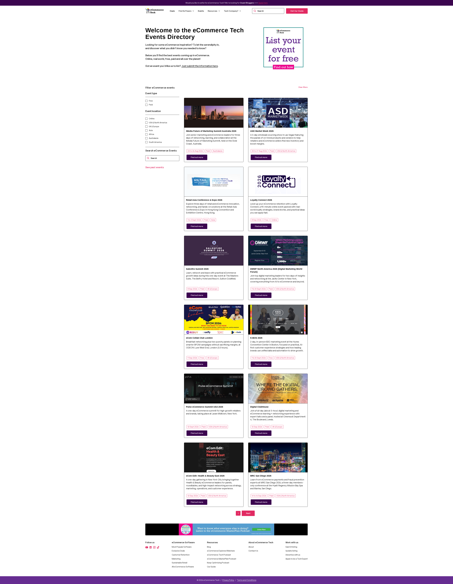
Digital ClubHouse (259, 407)
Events (201, 11)
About (251, 547)
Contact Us (253, 551)
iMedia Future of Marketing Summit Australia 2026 (211, 131)
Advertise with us (292, 555)
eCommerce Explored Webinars (221, 551)
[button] (186, 11)
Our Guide (211, 566)
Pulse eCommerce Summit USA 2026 (204, 407)
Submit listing (291, 547)
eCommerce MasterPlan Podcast (221, 559)
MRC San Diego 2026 (260, 476)
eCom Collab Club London (199, 338)
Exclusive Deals (178, 551)
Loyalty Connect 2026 (261, 200)
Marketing (176, 559)
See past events (154, 167)
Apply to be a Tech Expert (296, 559)
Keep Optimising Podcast (218, 562)
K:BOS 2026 (256, 338)
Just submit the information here (199, 65)
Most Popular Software (182, 547)
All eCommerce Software (183, 566)
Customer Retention (181, 555)
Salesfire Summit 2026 (197, 269)
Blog (209, 547)
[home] (154, 11)
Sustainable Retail (179, 562)
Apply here (263, 3)
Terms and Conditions (246, 580)
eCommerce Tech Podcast (219, 555)
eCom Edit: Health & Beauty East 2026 (205, 476)
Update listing (291, 551)
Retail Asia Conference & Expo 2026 (204, 200)
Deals (172, 11)
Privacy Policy (228, 580)
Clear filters (303, 87)
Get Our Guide (296, 11)
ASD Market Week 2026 (262, 131)
